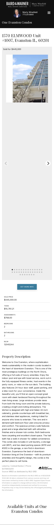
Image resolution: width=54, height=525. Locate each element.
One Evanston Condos (17, 22)
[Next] (48, 163)
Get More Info (27, 287)
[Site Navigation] (49, 13)
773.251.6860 (28, 14)
